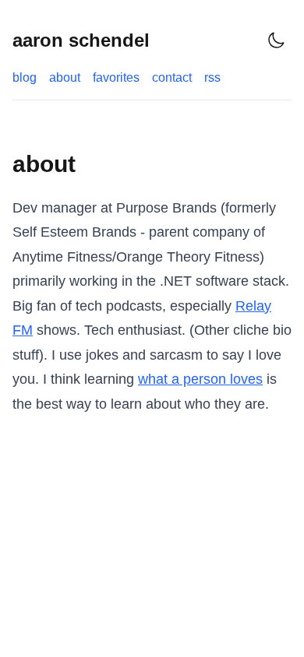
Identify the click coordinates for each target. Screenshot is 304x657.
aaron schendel (81, 40)
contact (172, 77)
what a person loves (200, 379)
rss (212, 77)
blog (24, 77)
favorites (116, 77)
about (64, 77)
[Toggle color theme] (276, 40)
